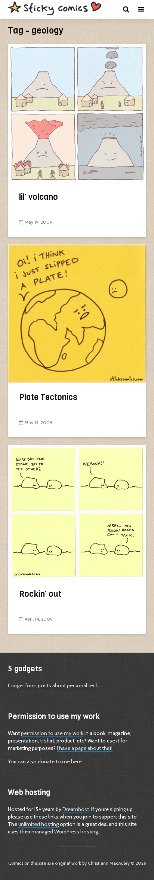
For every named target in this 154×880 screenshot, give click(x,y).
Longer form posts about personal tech (53, 685)
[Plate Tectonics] (77, 313)
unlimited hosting (38, 824)
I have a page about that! (85, 748)
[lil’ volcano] (77, 112)
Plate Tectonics (48, 397)
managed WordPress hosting (64, 831)
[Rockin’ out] (77, 511)
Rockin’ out (40, 594)
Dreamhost (75, 809)
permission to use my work (52, 733)
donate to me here (59, 761)
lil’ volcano (38, 197)
